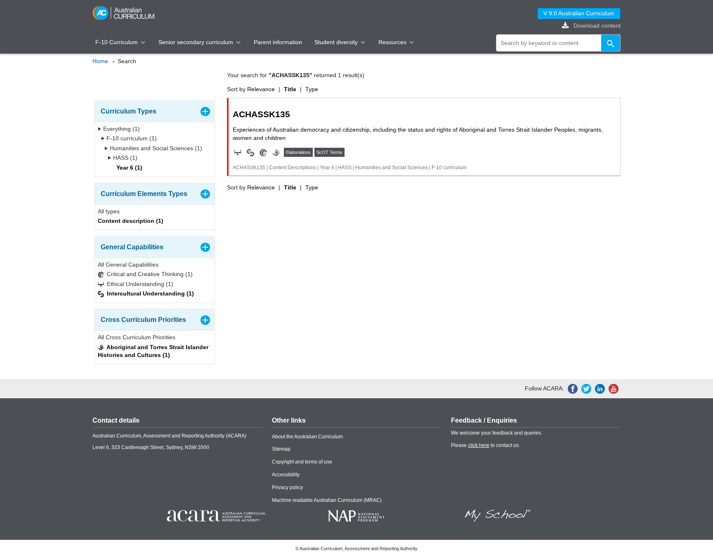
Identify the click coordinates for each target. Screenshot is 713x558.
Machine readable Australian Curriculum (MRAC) (327, 500)
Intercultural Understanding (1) (149, 293)
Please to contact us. (485, 445)
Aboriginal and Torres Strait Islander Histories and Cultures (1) (153, 351)
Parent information (278, 42)
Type (311, 89)
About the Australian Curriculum (307, 437)
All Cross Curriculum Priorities (136, 337)
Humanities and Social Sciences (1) (155, 148)
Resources (393, 42)
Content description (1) (130, 221)
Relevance (261, 89)
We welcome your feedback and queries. (496, 433)
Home (100, 61)
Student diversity (336, 42)
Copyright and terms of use (302, 462)
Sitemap (281, 449)
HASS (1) (124, 157)
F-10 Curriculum (117, 42)
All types (109, 211)
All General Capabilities (128, 264)
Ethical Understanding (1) (139, 284)
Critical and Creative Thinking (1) (149, 274)
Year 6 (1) (128, 167)
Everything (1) (121, 128)
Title (290, 89)
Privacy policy (287, 487)
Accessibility (286, 475)
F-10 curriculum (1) (131, 138)
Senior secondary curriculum (196, 42)
